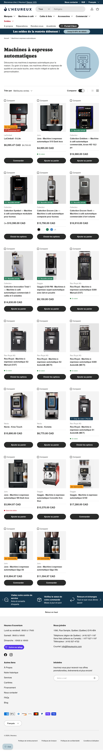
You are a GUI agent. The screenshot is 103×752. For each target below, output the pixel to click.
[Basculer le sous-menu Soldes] (12, 21)
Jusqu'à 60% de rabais (77, 31)
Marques (8, 16)
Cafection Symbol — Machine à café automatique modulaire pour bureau (18, 213)
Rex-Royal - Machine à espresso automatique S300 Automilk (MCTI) (83, 361)
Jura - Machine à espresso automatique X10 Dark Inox (50, 140)
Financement (10, 687)
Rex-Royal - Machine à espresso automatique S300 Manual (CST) (83, 289)
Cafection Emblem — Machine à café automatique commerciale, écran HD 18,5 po (84, 143)
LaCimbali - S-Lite (12, 138)
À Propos (8, 667)
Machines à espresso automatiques (23, 38)
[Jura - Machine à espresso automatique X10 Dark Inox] (51, 117)
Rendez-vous (37, 26)
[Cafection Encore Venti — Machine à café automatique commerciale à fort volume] (84, 189)
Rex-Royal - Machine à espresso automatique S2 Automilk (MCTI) (49, 361)
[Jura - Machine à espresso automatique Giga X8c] (51, 545)
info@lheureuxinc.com (72, 646)
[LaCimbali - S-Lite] (18, 117)
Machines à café (26, 16)
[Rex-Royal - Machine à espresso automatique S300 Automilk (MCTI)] (84, 337)
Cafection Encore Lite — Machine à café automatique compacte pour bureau (50, 213)
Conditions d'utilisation (91, 741)
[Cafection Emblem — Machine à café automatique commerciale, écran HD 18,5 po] (84, 117)
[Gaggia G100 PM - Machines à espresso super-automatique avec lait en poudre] (51, 265)
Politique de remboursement (28, 741)
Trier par (8, 90)
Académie (51, 26)
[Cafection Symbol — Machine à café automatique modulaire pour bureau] (18, 189)
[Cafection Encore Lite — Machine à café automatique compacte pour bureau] (51, 189)
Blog (6, 702)
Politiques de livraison (49, 741)
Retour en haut (51, 612)
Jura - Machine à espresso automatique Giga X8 (16, 568)
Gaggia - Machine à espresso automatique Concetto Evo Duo (51, 497)
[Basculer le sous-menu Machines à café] (35, 16)
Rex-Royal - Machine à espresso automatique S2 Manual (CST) (16, 361)
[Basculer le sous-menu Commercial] (89, 16)
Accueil (6, 38)
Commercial (81, 16)
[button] (97, 9)
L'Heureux (12, 735)
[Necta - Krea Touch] (18, 405)
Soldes (7, 21)
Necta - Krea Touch (13, 426)
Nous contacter (71, 2)
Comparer (72, 90)
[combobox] (60, 9)
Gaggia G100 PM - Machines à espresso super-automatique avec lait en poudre (51, 289)
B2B (83, 2)
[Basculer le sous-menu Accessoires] (71, 16)
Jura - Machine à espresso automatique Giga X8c (49, 568)
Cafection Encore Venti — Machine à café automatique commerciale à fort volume (83, 213)
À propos (8, 26)
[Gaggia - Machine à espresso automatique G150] (84, 473)
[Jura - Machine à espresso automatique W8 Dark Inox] (18, 473)
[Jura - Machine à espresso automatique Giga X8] (18, 545)
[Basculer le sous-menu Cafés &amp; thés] (53, 16)
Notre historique (11, 672)
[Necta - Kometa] (51, 405)
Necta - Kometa (44, 426)
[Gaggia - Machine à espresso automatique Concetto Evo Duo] (51, 473)
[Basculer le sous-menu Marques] (14, 16)
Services (8, 677)
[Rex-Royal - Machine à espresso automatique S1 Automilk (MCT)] (84, 405)
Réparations (22, 26)
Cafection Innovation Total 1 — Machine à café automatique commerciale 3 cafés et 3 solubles (17, 291)
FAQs (6, 697)
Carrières (8, 682)
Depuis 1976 (32, 2)
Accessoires (64, 16)
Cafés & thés (46, 16)
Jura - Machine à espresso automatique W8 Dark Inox (16, 496)
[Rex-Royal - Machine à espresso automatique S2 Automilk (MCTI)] (51, 337)
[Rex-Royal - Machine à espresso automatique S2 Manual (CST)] (18, 337)
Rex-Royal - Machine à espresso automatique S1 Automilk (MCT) (82, 429)
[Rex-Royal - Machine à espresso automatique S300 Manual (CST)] (84, 265)
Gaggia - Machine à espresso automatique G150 (83, 496)
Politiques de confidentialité (70, 741)
